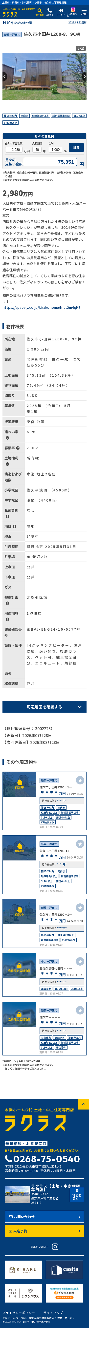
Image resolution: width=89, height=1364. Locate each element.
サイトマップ (53, 1312)
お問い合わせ (24, 1216)
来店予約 (20, 1230)
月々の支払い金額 (13, 162)
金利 (51, 143)
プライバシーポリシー (18, 1312)
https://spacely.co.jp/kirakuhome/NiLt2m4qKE (41, 307)
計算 (76, 147)
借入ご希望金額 (13, 143)
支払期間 (37, 143)
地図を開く (76, 1197)
